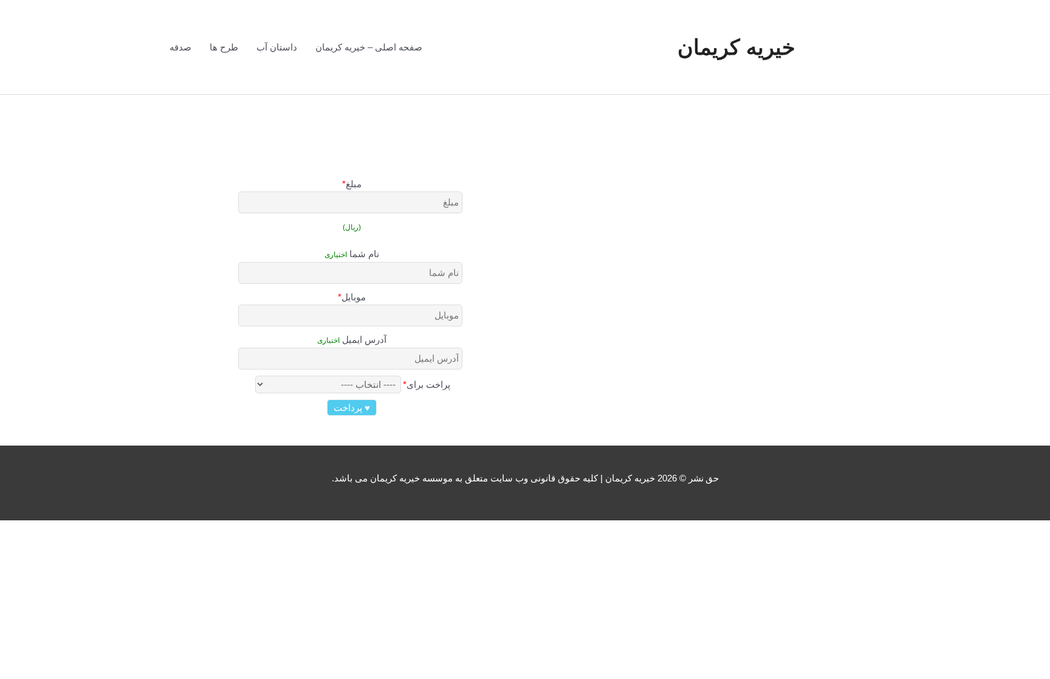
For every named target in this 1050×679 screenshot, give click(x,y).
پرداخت (352, 407)
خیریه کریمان (736, 47)
